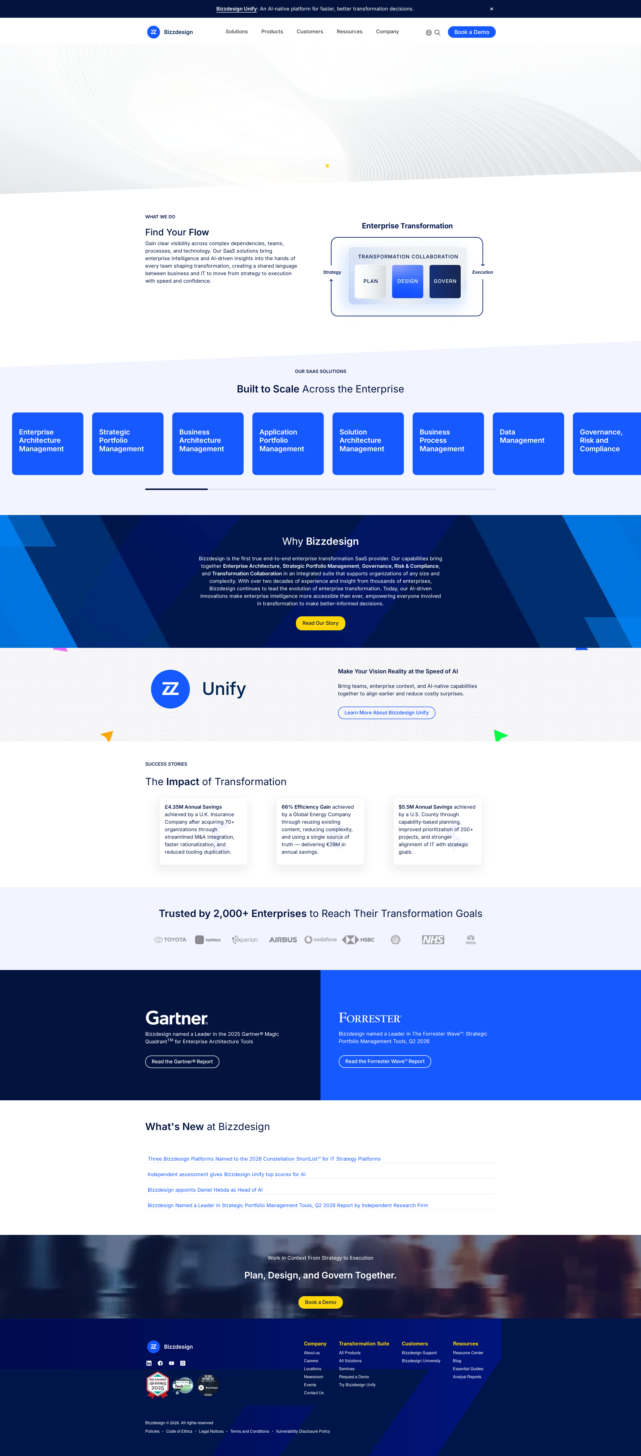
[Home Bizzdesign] (172, 32)
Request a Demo (354, 1376)
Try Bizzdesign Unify (357, 1384)
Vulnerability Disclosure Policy (303, 1431)
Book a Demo (471, 32)
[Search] (437, 32)
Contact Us (314, 1392)
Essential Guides (468, 1368)
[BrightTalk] (182, 1362)
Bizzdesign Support (419, 1352)
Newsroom (313, 1376)
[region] (320, 443)
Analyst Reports (467, 1376)
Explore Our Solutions (406, 138)
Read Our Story (320, 623)
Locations (312, 1368)
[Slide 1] (314, 165)
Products (272, 32)
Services (347, 1368)
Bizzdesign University (421, 1360)
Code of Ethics (179, 1431)
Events (310, 1384)
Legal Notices (211, 1431)
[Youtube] (171, 1362)
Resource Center (468, 1352)
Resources (350, 32)
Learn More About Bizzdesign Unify (387, 713)
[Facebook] (160, 1362)
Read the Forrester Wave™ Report (385, 1061)
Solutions (237, 32)
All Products (350, 1352)
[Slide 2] (321, 165)
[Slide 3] (327, 165)
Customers (310, 32)
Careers (311, 1360)
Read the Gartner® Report (182, 1062)
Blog (457, 1360)
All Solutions (350, 1360)
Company (387, 32)
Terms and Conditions (249, 1431)
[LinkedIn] (148, 1362)
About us (312, 1352)
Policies (152, 1431)
